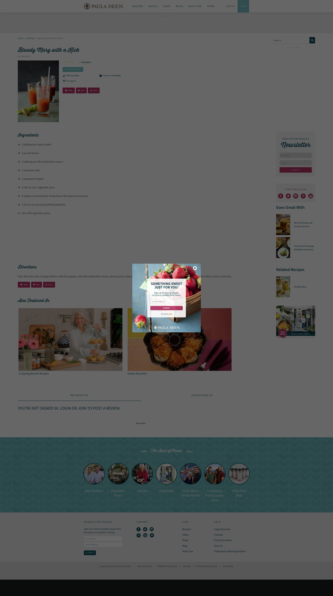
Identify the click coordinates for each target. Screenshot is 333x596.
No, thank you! (166, 314)
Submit (166, 308)
